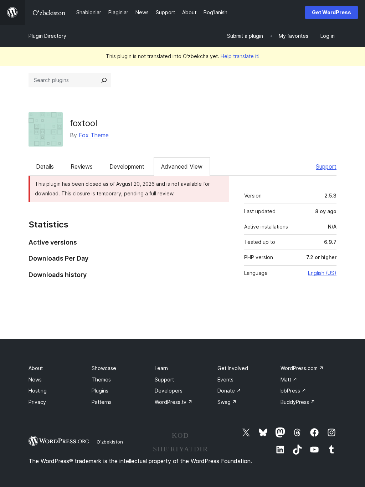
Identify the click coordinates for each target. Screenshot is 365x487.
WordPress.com (302, 368)
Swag (227, 402)
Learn (161, 368)
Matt (289, 379)
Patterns (102, 402)
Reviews (82, 166)
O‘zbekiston (110, 442)
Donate (229, 391)
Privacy (37, 402)
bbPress (293, 391)
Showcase (104, 368)
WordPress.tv (173, 402)
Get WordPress (331, 12)
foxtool (83, 123)
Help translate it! (240, 56)
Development (126, 166)
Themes (101, 379)
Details (45, 166)
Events (225, 379)
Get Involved (232, 368)
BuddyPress (298, 402)
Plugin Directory (47, 36)
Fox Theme (94, 135)
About (36, 368)
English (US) (322, 273)
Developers (168, 391)
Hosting (38, 391)
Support (326, 166)
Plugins (100, 391)
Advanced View (181, 166)
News (35, 379)
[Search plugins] (104, 80)
